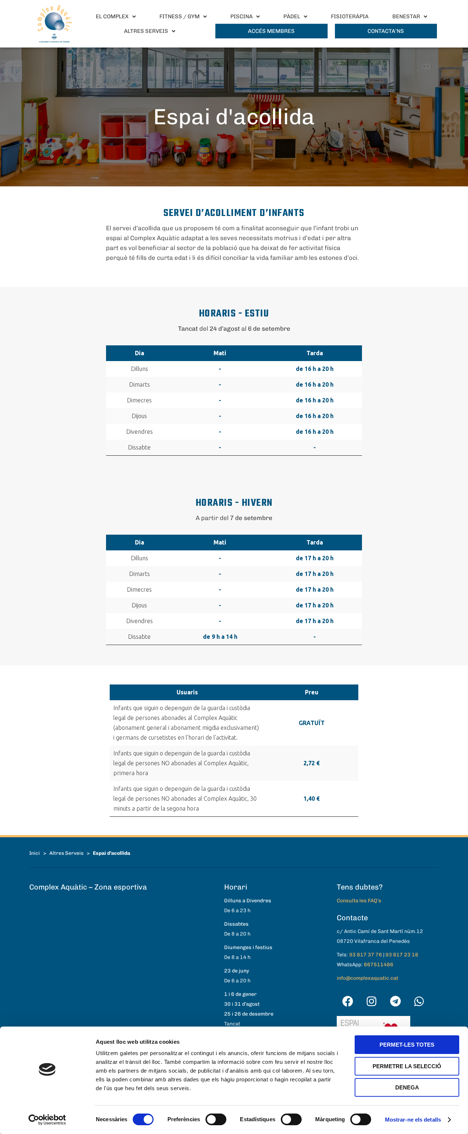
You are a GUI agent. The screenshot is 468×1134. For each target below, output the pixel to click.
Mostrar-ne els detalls (413, 1119)
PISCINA (241, 16)
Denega (407, 1087)
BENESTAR (406, 16)
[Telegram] (395, 1001)
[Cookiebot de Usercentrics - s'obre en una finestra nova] (47, 1119)
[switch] (215, 1119)
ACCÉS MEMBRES (271, 31)
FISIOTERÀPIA (350, 16)
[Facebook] (348, 1001)
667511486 (378, 965)
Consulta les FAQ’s (359, 901)
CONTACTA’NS (385, 31)
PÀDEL (291, 16)
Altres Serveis (66, 853)
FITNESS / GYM (179, 16)
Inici (34, 853)
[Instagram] (371, 1001)
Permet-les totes (407, 1045)
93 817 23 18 (401, 955)
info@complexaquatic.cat (367, 978)
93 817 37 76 (365, 955)
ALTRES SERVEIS (146, 31)
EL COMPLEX (112, 16)
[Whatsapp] (419, 1001)
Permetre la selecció (407, 1066)
